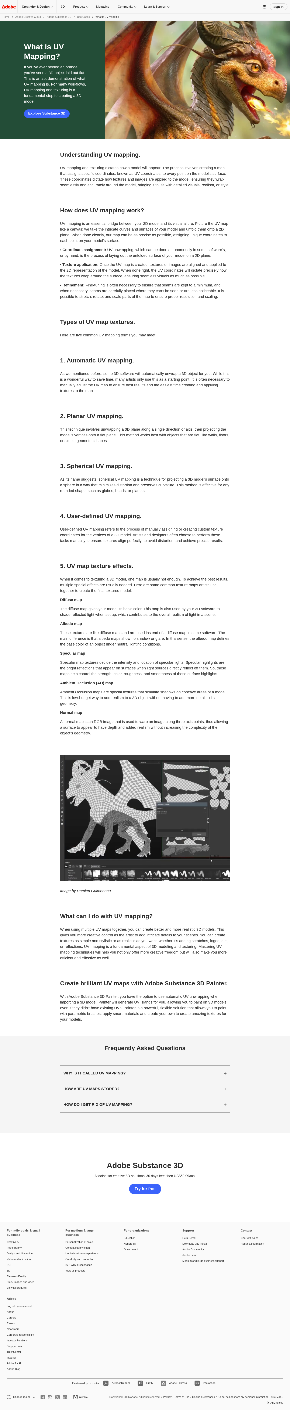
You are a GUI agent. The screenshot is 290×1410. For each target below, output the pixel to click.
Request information (252, 1243)
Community (125, 6)
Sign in (278, 6)
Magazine (102, 6)
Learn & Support (155, 6)
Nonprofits (130, 1243)
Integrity (11, 1357)
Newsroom (13, 1329)
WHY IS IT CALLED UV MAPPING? (94, 1073)
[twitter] (57, 1397)
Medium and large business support (203, 1260)
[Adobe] (8, 6)
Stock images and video (20, 1282)
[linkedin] (65, 1397)
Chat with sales (249, 1238)
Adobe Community (193, 1249)
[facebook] (43, 1397)
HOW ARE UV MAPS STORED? (91, 1089)
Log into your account (19, 1306)
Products (79, 6)
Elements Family (16, 1276)
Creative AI (13, 1242)
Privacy (167, 1397)
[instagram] (50, 1397)
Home (6, 16)
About (10, 1311)
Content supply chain (77, 1247)
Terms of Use (181, 1397)
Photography (14, 1247)
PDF (9, 1264)
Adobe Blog (13, 1369)
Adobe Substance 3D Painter (93, 996)
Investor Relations (17, 1340)
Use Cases (83, 16)
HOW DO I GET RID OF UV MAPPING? (97, 1104)
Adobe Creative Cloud (28, 16)
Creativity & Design (36, 6)
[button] (264, 6)
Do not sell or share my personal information (243, 1397)
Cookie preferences (203, 1397)
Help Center (189, 1238)
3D (63, 6)
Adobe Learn (189, 1255)
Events (11, 1323)
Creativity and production (79, 1259)
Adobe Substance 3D (59, 16)
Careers (11, 1317)
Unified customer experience (82, 1253)
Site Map (276, 1397)
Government (131, 1249)
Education (129, 1238)
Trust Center (14, 1352)
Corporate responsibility (20, 1334)
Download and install (194, 1243)
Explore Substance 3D (46, 113)
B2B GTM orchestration (78, 1264)
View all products (17, 1287)
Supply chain (14, 1346)
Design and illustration (20, 1253)
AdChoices (276, 1402)
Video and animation (19, 1259)
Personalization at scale (79, 1242)
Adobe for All (14, 1363)
